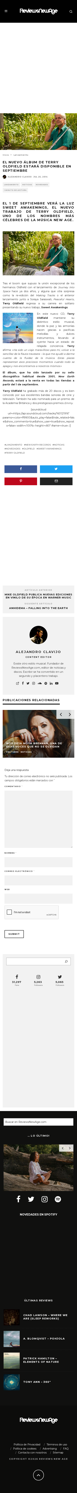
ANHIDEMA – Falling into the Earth (38, 608)
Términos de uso (57, 1444)
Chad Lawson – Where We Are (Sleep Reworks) (45, 1317)
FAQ (66, 1448)
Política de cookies (24, 1448)
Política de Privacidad (27, 1444)
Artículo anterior (38, 590)
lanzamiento (14, 444)
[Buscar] (66, 961)
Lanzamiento (11, 185)
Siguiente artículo (38, 604)
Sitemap (58, 1452)
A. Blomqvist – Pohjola (44, 1338)
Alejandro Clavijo (20, 177)
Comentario (13, 786)
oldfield (29, 448)
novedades (13, 448)
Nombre (10, 853)
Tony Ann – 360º (37, 1382)
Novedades (42, 185)
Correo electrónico (19, 871)
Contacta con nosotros (32, 1452)
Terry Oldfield (15, 452)
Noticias (27, 185)
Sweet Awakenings (49, 448)
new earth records (38, 444)
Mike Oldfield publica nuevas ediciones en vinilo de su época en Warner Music (38, 596)
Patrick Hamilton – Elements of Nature (41, 1360)
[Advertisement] (38, 64)
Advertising (50, 1448)
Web (7, 889)
